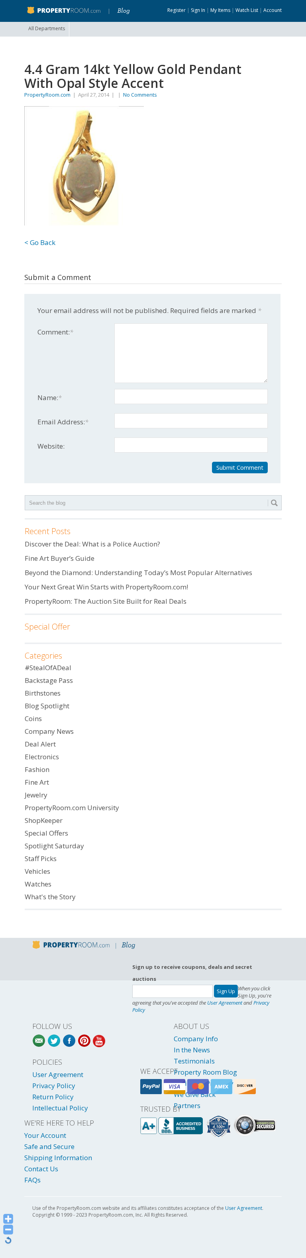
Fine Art (37, 782)
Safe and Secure (49, 1146)
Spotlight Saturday (54, 845)
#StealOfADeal (48, 667)
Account (272, 10)
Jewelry (36, 794)
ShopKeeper (44, 820)
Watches (38, 884)
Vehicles (37, 871)
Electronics (42, 756)
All (46, 28)
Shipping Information (58, 1157)
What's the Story (50, 896)
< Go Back (39, 242)
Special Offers (46, 833)
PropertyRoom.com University (72, 807)
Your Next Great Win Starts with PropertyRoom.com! (106, 586)
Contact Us (41, 1168)
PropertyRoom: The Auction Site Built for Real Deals (105, 601)
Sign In (198, 10)
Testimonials (194, 1061)
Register (176, 10)
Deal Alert (40, 744)
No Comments (140, 94)
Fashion (37, 769)
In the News (192, 1049)
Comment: (55, 331)
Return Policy (53, 1096)
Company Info (196, 1038)
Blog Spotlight (47, 705)
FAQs (32, 1179)
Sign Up (226, 991)
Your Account (45, 1135)
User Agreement (224, 1002)
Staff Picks (41, 858)
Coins (33, 718)
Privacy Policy (53, 1085)
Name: (49, 397)
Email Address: (62, 421)
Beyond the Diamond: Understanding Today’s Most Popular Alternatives (138, 572)
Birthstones (43, 693)
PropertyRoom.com (47, 94)
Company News (49, 731)
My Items (220, 10)
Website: (51, 446)
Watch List (246, 10)
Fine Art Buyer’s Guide (59, 558)
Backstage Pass (49, 680)
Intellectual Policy (60, 1107)
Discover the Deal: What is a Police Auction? (92, 543)
